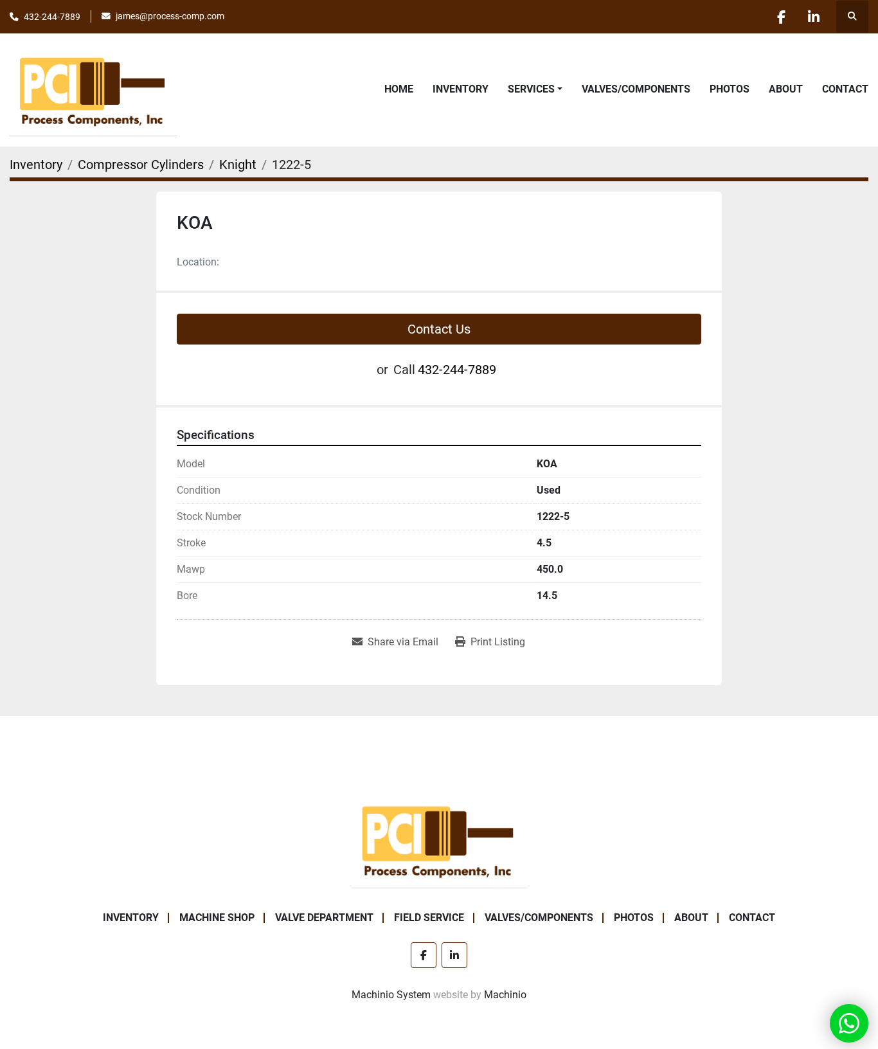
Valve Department (324, 917)
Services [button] (531, 89)
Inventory (460, 89)
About (786, 89)
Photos (729, 89)
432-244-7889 (52, 17)
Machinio (505, 995)
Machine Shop (217, 917)
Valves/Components (636, 89)
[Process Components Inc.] (439, 839)
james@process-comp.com (170, 16)
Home (398, 89)
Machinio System (391, 995)
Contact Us (439, 329)
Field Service (429, 917)
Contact (845, 89)
